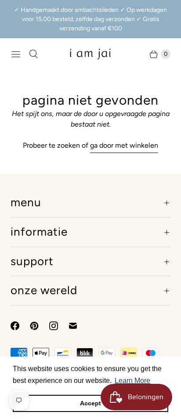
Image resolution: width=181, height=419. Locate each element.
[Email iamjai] (78, 325)
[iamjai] (90, 53)
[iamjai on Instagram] (59, 325)
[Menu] (16, 54)
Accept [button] (90, 403)
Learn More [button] (132, 380)
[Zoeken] (33, 54)
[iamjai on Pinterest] (39, 325)
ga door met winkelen (124, 145)
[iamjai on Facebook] (20, 325)
